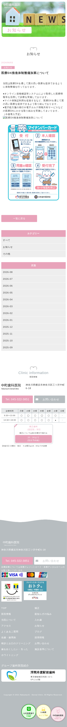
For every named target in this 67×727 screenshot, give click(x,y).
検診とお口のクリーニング (16, 643)
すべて (6, 240)
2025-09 (8, 347)
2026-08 (8, 272)
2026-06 (8, 285)
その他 (6, 254)
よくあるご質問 (9, 631)
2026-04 (8, 299)
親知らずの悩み (43, 614)
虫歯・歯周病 (8, 637)
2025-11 (8, 333)
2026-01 (8, 320)
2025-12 (8, 327)
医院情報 (6, 614)
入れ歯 (38, 620)
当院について (8, 620)
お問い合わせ (51, 399)
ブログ (38, 631)
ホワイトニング (9, 655)
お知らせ (8, 247)
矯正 (37, 608)
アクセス (6, 625)
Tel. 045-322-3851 (17, 399)
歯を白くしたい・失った (14, 649)
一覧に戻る (19, 218)
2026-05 (8, 292)
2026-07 (8, 279)
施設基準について (44, 649)
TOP (4, 608)
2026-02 (8, 313)
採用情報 (39, 637)
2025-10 (8, 340)
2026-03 (8, 306)
